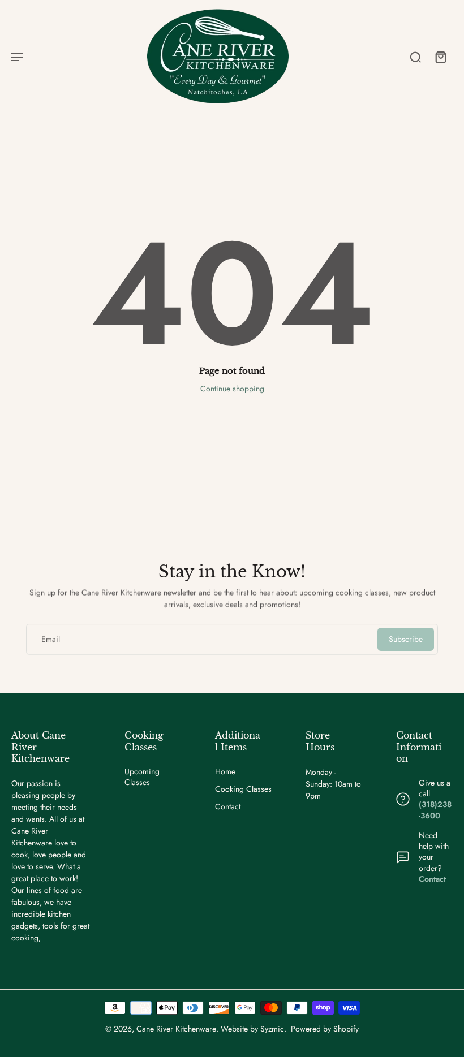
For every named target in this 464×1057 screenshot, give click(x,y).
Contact (227, 806)
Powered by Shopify (325, 1028)
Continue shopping (232, 388)
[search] (415, 56)
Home (225, 771)
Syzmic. (273, 1028)
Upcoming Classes (142, 777)
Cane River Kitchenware (176, 1028)
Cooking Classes (243, 789)
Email (50, 639)
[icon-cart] (440, 56)
